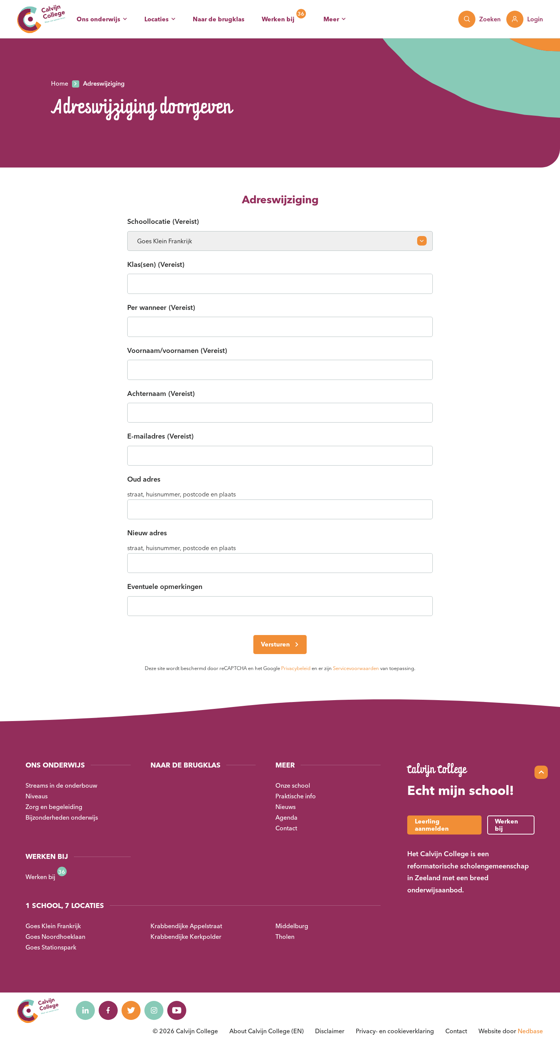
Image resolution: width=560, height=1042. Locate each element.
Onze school (292, 785)
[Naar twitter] (131, 1010)
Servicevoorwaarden (356, 668)
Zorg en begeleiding (54, 807)
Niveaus (37, 796)
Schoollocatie (163, 221)
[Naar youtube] (176, 1010)
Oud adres (143, 479)
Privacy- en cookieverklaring (395, 1031)
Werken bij (278, 19)
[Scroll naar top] (541, 772)
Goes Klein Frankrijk (53, 926)
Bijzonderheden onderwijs (62, 817)
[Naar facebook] (108, 1010)
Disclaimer (329, 1031)
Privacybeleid (295, 668)
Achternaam (161, 393)
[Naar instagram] (153, 1010)
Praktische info (295, 796)
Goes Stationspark (51, 947)
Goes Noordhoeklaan (55, 936)
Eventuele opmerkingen (164, 586)
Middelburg (291, 926)
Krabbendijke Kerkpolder (185, 936)
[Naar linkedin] (85, 1010)
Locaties (156, 19)
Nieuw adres (147, 532)
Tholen (284, 936)
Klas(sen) (155, 264)
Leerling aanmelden (432, 824)
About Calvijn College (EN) (266, 1031)
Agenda (286, 817)
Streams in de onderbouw (61, 785)
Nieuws (285, 807)
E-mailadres (160, 436)
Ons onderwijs (98, 19)
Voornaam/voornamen (177, 350)
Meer (331, 19)
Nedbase (530, 1031)
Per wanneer (161, 307)
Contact (286, 828)
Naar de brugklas (219, 19)
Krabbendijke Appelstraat (186, 926)
